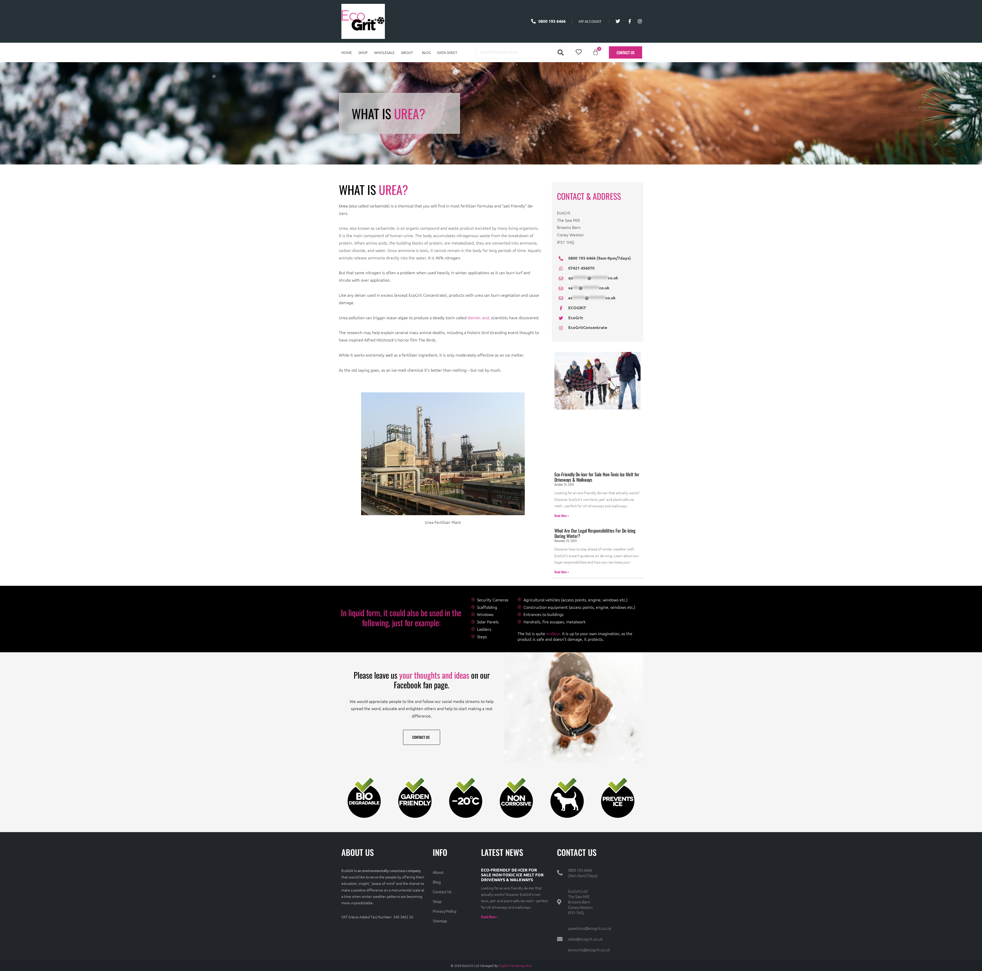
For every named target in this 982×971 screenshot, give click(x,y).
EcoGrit (575, 317)
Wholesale (384, 52)
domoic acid (477, 317)
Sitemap (440, 920)
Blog (426, 52)
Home (346, 52)
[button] (408, 52)
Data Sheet (447, 52)
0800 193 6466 (580, 870)
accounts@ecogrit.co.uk (589, 949)
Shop (363, 52)
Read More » (561, 515)
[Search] (560, 52)
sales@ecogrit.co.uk (585, 939)
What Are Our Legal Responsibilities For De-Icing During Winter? (594, 533)
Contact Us (442, 891)
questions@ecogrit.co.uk (589, 928)
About (407, 52)
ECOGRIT (577, 307)
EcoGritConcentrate (587, 327)
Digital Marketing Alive (515, 965)
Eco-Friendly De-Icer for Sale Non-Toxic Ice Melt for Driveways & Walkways (596, 477)
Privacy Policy (444, 911)
